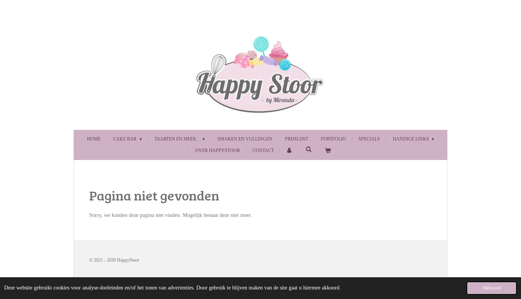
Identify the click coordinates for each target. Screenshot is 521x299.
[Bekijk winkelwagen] (328, 151)
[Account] (290, 151)
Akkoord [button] (491, 288)
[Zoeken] (309, 149)
